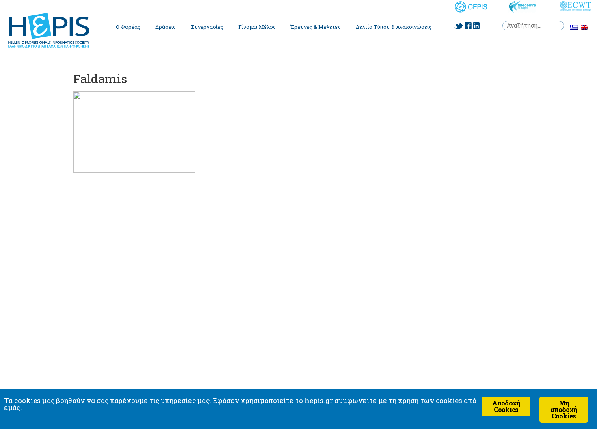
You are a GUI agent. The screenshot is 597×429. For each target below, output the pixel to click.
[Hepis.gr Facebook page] (468, 25)
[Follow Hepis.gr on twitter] (458, 26)
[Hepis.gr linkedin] (476, 25)
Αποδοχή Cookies (506, 406)
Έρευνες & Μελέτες (315, 26)
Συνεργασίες (207, 26)
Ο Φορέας (128, 26)
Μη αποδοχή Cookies (563, 409)
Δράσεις (165, 26)
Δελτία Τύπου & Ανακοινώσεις (394, 26)
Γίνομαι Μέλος (257, 26)
